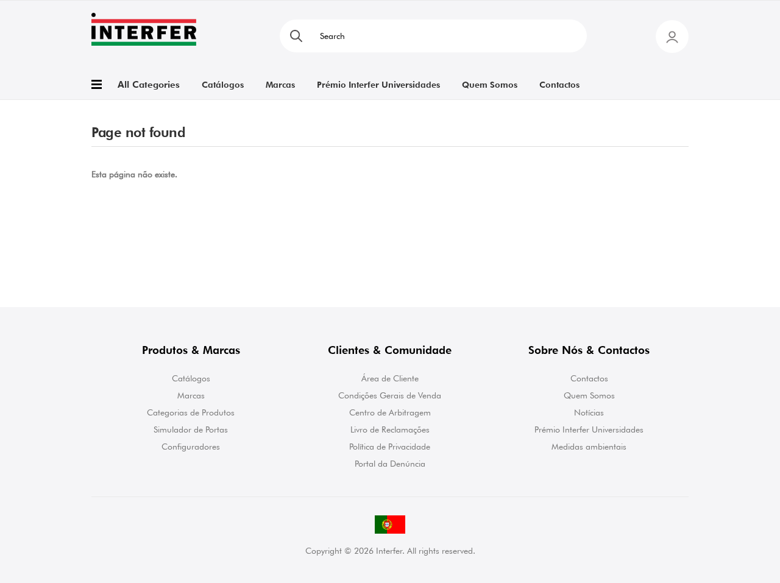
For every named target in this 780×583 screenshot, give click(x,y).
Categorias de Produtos (191, 412)
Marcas (191, 395)
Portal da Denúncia (390, 463)
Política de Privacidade (389, 446)
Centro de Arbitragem (390, 412)
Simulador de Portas (191, 429)
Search (296, 35)
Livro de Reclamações (390, 429)
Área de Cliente (390, 378)
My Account (672, 36)
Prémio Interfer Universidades (589, 429)
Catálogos (191, 378)
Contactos (589, 378)
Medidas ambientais (588, 446)
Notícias (589, 412)
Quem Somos (589, 395)
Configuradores (190, 446)
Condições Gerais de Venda (389, 395)
